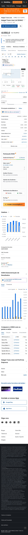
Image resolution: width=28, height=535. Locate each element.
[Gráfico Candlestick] (3, 54)
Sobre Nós (18, 430)
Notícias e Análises (19, 46)
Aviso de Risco (4, 525)
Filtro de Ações (11, 6)
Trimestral (9, 284)
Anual (2, 284)
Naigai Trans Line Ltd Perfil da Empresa (12, 361)
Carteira (3, 436)
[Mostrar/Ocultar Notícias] (10, 54)
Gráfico (8, 46)
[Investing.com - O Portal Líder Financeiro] (8, 2)
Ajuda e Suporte (19, 436)
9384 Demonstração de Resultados (10, 274)
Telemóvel (4, 433)
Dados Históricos (12, 50)
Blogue (3, 430)
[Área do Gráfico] (5, 54)
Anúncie (17, 433)
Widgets (3, 440)
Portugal (18, 6)
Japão (25, 375)
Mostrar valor (22, 92)
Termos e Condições (6, 515)
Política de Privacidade (6, 520)
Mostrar (17, 339)
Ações (3, 6)
